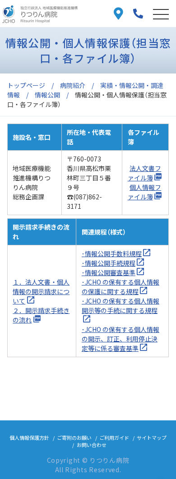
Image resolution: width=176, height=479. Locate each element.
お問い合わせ (92, 444)
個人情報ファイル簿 (145, 192)
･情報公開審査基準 (108, 272)
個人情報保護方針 (29, 437)
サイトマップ (152, 437)
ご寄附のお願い (74, 437)
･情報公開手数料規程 (112, 253)
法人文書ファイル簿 (145, 173)
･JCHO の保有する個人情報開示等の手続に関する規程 (120, 305)
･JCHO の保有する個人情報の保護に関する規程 (120, 286)
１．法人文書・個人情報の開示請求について (41, 291)
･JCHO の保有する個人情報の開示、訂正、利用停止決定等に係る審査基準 (120, 339)
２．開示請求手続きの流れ (41, 315)
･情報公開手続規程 (108, 262)
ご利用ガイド (114, 437)
